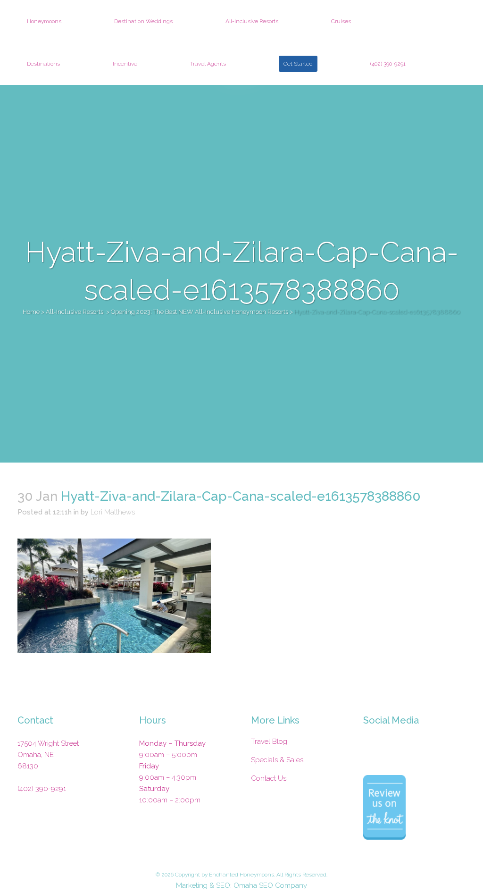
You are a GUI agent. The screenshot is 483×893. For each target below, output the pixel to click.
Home (31, 311)
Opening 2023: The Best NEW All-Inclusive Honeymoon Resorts (199, 311)
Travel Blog (269, 741)
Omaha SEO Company (270, 885)
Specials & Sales (277, 760)
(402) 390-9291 (41, 788)
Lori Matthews (113, 512)
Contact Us (268, 778)
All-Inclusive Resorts (74, 311)
